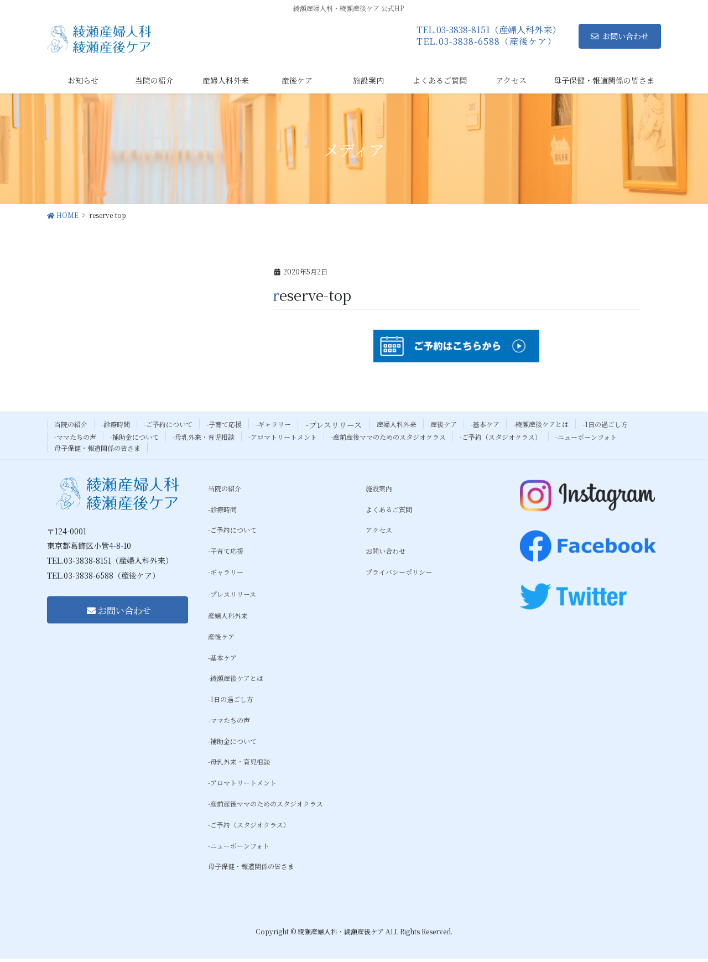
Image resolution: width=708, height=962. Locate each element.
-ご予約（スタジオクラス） (501, 436)
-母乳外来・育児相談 (204, 436)
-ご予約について (168, 424)
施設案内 (379, 488)
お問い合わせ (625, 35)
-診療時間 (115, 424)
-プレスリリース (334, 424)
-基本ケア (485, 424)
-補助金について (134, 436)
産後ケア (443, 424)
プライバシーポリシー (399, 571)
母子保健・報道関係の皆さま (97, 448)
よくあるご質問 (389, 509)
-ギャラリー (273, 424)
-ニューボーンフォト (586, 436)
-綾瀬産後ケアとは (541, 424)
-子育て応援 (224, 424)
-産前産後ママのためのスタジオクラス (388, 436)
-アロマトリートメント (282, 436)
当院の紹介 (70, 424)
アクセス (379, 529)
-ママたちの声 (75, 436)
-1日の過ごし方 (605, 424)
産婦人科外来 (397, 424)
